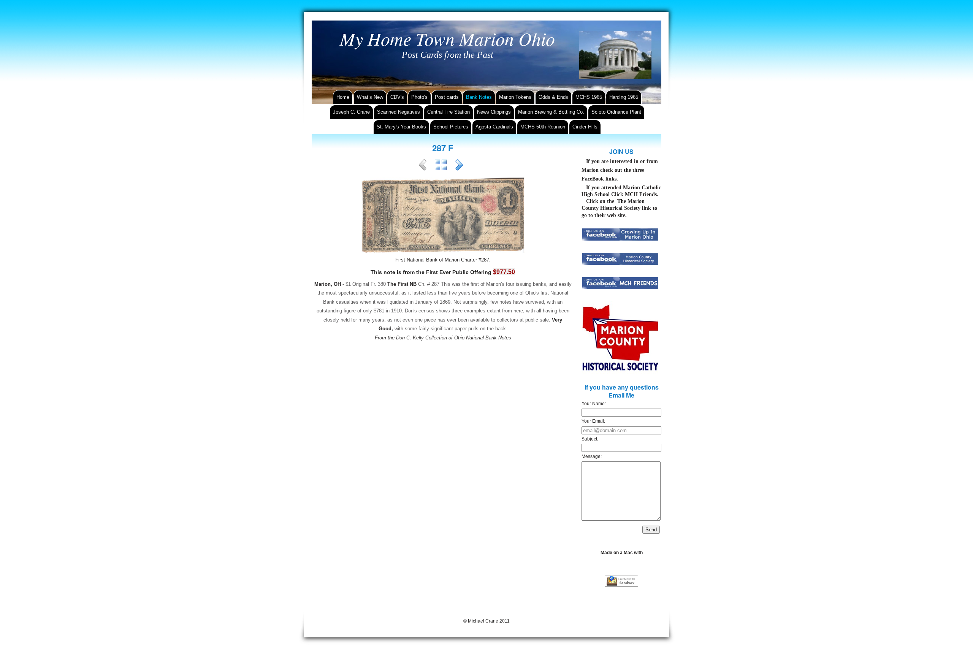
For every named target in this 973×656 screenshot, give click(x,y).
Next (459, 166)
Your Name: (594, 403)
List (440, 166)
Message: (592, 456)
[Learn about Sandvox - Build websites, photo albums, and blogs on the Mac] (621, 581)
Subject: (590, 439)
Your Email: (593, 421)
